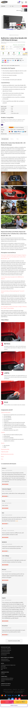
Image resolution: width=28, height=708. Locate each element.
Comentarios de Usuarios (5, 653)
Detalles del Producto (4, 659)
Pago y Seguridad (4, 667)
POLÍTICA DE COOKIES (9, 692)
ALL (2, 124)
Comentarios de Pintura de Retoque (7, 678)
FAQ (2, 669)
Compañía (3, 673)
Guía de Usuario (4, 654)
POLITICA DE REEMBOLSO (19, 691)
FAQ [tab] (17, 139)
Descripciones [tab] (5, 139)
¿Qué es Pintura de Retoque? (6, 648)
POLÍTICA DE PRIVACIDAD (18, 692)
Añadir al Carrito (14, 705)
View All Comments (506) (14, 640)
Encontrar (25, 6)
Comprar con (18, 702)
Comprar (7, 701)
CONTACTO (15, 689)
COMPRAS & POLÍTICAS (7, 689)
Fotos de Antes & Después (5, 651)
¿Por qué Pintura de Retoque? (6, 650)
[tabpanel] (14, 22)
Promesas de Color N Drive (5, 685)
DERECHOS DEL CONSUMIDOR (8, 691)
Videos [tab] (11, 139)
